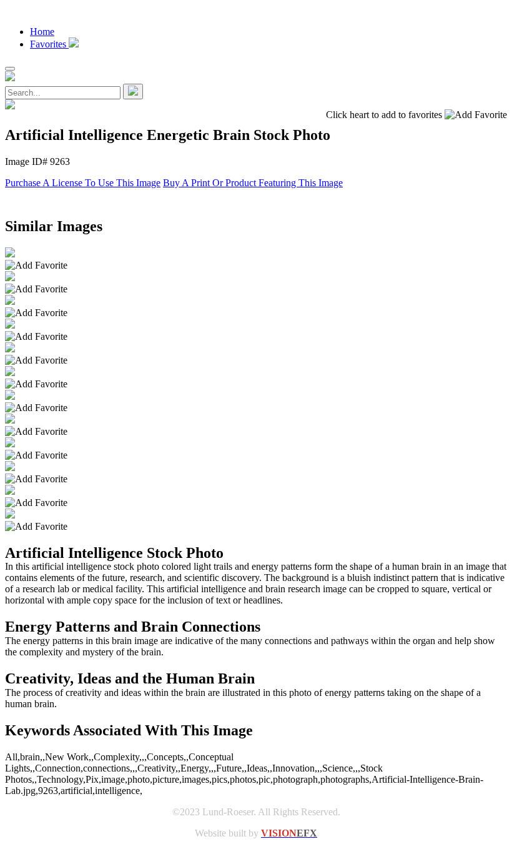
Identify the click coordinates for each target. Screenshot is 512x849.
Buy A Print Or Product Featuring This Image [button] (253, 182)
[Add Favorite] (36, 265)
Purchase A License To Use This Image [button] (82, 182)
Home (42, 31)
